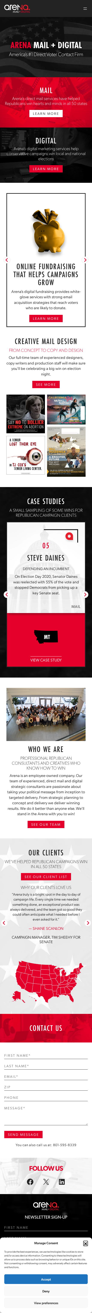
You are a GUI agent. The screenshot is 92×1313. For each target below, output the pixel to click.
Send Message (23, 1145)
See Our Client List (46, 887)
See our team (46, 835)
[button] (85, 1243)
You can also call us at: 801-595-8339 (46, 1155)
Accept (46, 1279)
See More (46, 384)
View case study (46, 670)
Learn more (46, 318)
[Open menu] (85, 8)
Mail (76, 617)
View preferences (46, 1303)
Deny (46, 1291)
